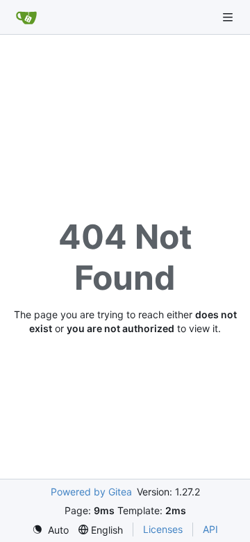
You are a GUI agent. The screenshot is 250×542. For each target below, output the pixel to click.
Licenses (163, 529)
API (210, 529)
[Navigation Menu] (229, 17)
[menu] (50, 530)
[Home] (26, 17)
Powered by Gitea (91, 492)
